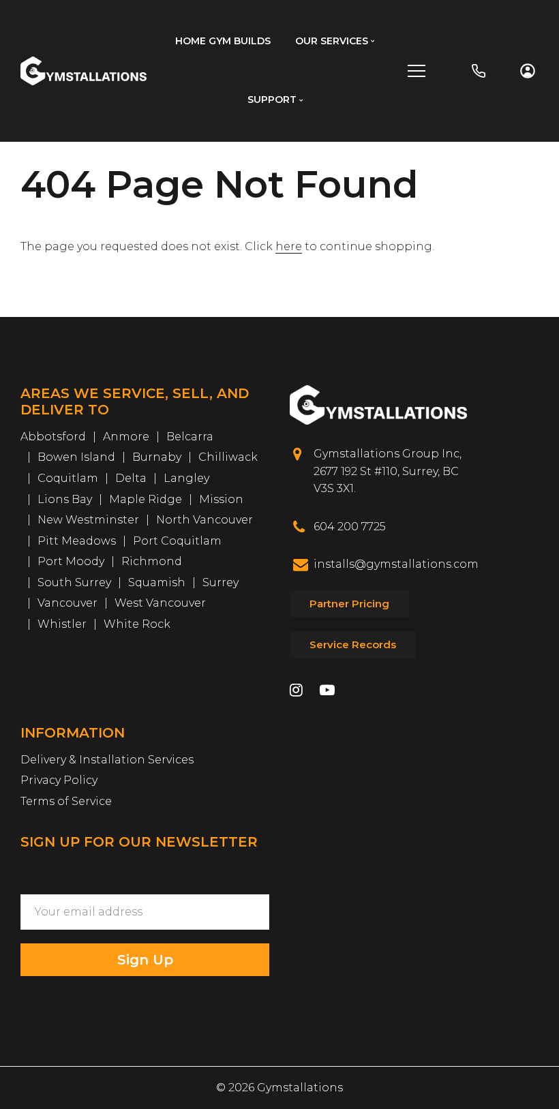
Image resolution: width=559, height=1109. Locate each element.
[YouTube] (327, 691)
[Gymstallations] (83, 69)
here (288, 246)
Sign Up (145, 960)
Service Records (352, 644)
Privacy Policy (58, 780)
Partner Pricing (349, 603)
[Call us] (478, 71)
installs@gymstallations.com (396, 564)
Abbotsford (53, 436)
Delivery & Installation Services (107, 759)
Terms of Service (66, 801)
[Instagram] (296, 691)
